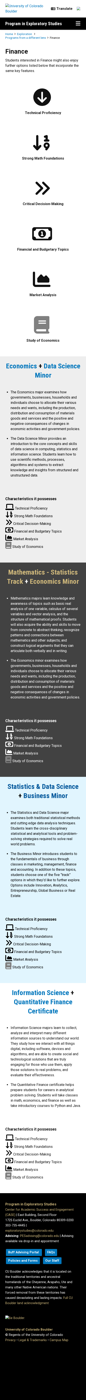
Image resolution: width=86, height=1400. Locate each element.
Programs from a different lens (25, 37)
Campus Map (59, 1340)
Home (9, 34)
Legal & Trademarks (33, 1340)
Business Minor (45, 795)
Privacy (10, 1340)
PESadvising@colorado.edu (39, 1236)
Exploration (25, 34)
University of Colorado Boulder (29, 1329)
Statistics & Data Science (43, 786)
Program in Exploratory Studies (33, 23)
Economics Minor (54, 581)
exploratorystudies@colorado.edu (29, 1231)
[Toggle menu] (78, 23)
